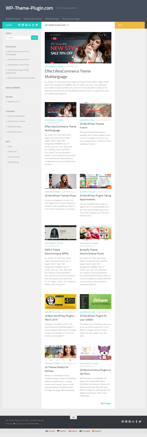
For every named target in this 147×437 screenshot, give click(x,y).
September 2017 (14, 102)
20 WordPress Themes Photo (60, 195)
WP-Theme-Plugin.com (29, 8)
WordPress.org (13, 162)
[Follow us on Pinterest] (26, 25)
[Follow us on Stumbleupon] (29, 25)
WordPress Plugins (52, 19)
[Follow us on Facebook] (19, 25)
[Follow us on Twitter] (36, 25)
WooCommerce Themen (33, 19)
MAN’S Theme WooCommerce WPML (21, 78)
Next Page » (106, 403)
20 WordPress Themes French (19, 60)
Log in (10, 146)
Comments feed (14, 157)
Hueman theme (34, 424)
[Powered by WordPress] (14, 423)
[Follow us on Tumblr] (33, 25)
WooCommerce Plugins (71, 19)
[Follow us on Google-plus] (23, 25)
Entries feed (12, 152)
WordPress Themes (13, 19)
